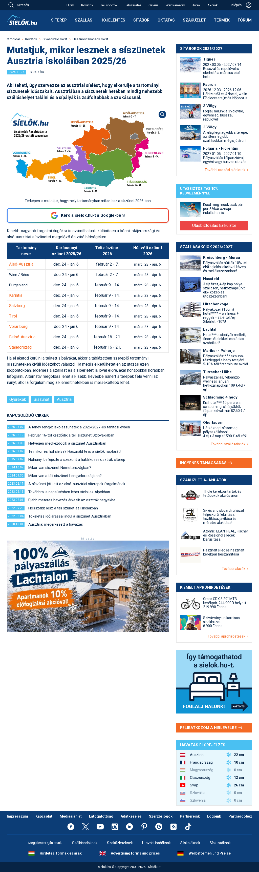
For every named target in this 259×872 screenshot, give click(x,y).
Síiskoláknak (190, 843)
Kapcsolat (43, 816)
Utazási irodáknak (156, 843)
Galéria (153, 5)
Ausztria (64, 399)
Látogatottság (101, 816)
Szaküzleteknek (120, 843)
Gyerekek (17, 399)
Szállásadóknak (84, 843)
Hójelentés (112, 20)
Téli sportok (109, 5)
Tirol (13, 316)
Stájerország (20, 347)
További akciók (234, 569)
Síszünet (41, 399)
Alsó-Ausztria (21, 264)
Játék (196, 5)
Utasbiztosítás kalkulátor (214, 225)
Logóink (214, 816)
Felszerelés (133, 5)
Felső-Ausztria (22, 336)
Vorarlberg (18, 326)
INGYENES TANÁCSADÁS (204, 463)
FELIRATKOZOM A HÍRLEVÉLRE (209, 727)
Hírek (70, 5)
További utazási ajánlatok (226, 170)
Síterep (59, 20)
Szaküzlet (194, 20)
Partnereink (190, 816)
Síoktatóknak (220, 843)
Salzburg (17, 305)
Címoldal (13, 39)
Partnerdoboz (240, 816)
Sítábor (141, 20)
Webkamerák (175, 5)
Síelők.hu (22, 19)
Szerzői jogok (160, 816)
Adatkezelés (131, 816)
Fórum (245, 20)
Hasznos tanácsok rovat (90, 39)
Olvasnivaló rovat (54, 39)
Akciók (212, 5)
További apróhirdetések (227, 636)
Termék (222, 20)
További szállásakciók (229, 444)
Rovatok (87, 5)
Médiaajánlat (71, 816)
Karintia (15, 295)
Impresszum (17, 816)
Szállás (83, 20)
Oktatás (166, 20)
